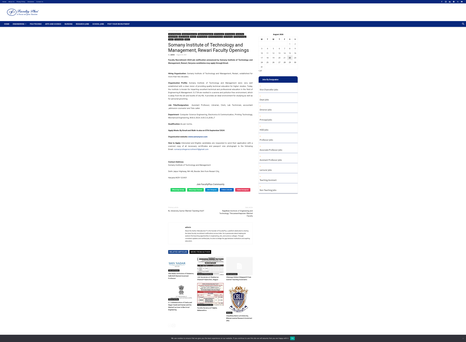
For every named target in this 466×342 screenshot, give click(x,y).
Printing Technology (240, 37)
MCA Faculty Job (202, 37)
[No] (463, 338)
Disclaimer (31, 2)
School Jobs (98, 24)
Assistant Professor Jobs (189, 34)
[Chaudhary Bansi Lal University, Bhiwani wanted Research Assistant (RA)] (239, 298)
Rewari (171, 39)
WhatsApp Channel (195, 190)
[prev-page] (169, 325)
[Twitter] (458, 1)
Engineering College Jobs (205, 34)
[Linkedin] (450, 1)
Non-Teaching (228, 37)
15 (290, 53)
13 (279, 53)
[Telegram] (454, 1)
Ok (292, 338)
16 (295, 53)
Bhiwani (229, 313)
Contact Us (39, 2)
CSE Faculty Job (219, 34)
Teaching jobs (179, 39)
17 (262, 58)
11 (267, 53)
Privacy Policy (21, 2)
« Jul (260, 70)
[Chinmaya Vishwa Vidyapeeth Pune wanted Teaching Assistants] (239, 266)
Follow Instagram (243, 190)
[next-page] (173, 325)
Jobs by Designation (174, 31)
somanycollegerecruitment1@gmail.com (191, 149)
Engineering (18, 24)
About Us (11, 2)
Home (4, 2)
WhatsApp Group (178, 190)
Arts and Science (53, 24)
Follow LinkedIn (226, 190)
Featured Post (173, 37)
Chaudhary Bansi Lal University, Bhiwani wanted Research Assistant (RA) (239, 318)
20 (279, 58)
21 (285, 58)
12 (273, 53)
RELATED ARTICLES (178, 252)
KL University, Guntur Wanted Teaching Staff (186, 211)
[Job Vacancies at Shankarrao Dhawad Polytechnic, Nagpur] (210, 266)
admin (172, 55)
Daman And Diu (173, 299)
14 (285, 53)
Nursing (68, 24)
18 (267, 58)
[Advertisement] (210, 198)
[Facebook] (442, 1)
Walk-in (187, 39)
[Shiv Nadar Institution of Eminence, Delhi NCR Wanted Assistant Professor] (181, 264)
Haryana (193, 37)
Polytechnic (36, 24)
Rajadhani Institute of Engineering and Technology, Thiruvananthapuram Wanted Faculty (236, 213)
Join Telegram (212, 190)
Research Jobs (82, 24)
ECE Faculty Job (229, 34)
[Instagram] (446, 1)
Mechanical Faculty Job (215, 37)
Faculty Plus (239, 34)
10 (262, 53)
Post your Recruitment (118, 24)
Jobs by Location (184, 37)
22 (290, 58)
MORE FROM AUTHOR (200, 252)
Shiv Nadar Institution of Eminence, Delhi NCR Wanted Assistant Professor (181, 276)
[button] (463, 24)
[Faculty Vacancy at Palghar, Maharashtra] (210, 294)
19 (273, 58)
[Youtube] (462, 1)
